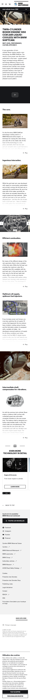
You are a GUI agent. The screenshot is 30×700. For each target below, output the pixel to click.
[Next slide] (28, 223)
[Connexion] (6, 3)
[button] (2, 4)
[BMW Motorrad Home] (21, 4)
